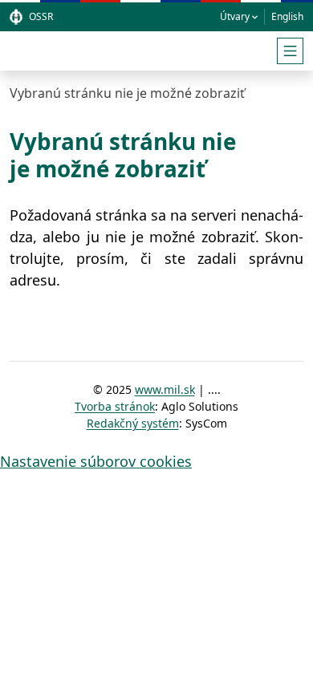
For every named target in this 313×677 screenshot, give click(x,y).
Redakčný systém (133, 423)
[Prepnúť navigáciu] (290, 51)
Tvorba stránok (115, 406)
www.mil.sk (165, 389)
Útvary (235, 16)
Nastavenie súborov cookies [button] (96, 461)
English (287, 16)
